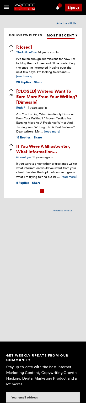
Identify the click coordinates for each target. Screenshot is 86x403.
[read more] (24, 76)
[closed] (24, 47)
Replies (23, 82)
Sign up (74, 7)
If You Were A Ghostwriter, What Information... (43, 148)
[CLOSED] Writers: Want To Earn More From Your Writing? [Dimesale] (46, 96)
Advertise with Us (66, 23)
